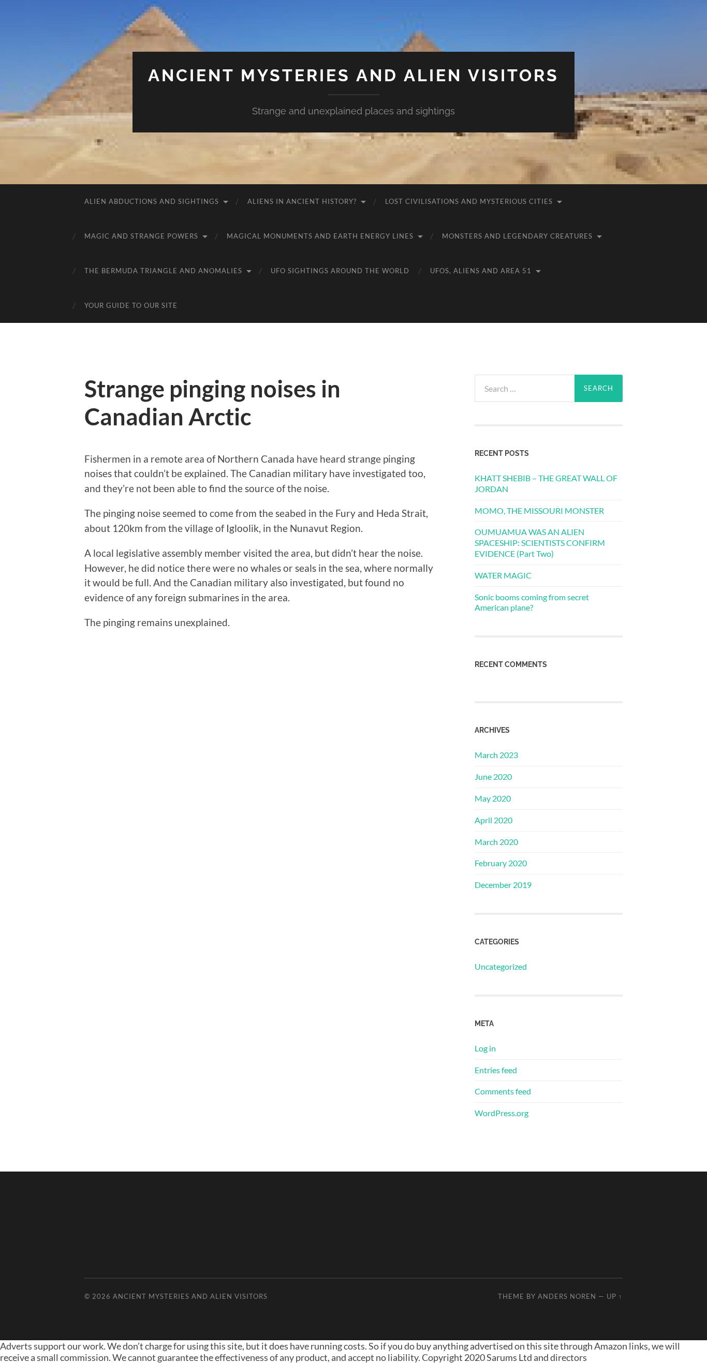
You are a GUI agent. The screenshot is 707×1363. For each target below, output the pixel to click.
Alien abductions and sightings (151, 201)
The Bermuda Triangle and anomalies (163, 270)
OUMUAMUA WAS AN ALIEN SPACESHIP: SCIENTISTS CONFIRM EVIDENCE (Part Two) (540, 542)
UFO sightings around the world (340, 270)
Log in (485, 1048)
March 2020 (496, 842)
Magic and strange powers (141, 236)
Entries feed (496, 1070)
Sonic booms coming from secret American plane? (532, 602)
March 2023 (496, 755)
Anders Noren (567, 1296)
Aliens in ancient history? (302, 201)
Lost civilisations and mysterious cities (469, 201)
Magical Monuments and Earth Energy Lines (320, 236)
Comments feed (503, 1091)
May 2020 (493, 798)
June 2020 (493, 776)
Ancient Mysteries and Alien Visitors (353, 75)
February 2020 (501, 863)
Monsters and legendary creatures (517, 236)
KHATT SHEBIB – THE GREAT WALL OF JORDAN (546, 483)
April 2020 (493, 820)
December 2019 (503, 885)
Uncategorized (501, 966)
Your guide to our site (131, 305)
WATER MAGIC (503, 575)
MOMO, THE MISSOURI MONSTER (539, 510)
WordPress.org (501, 1113)
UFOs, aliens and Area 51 (481, 270)
